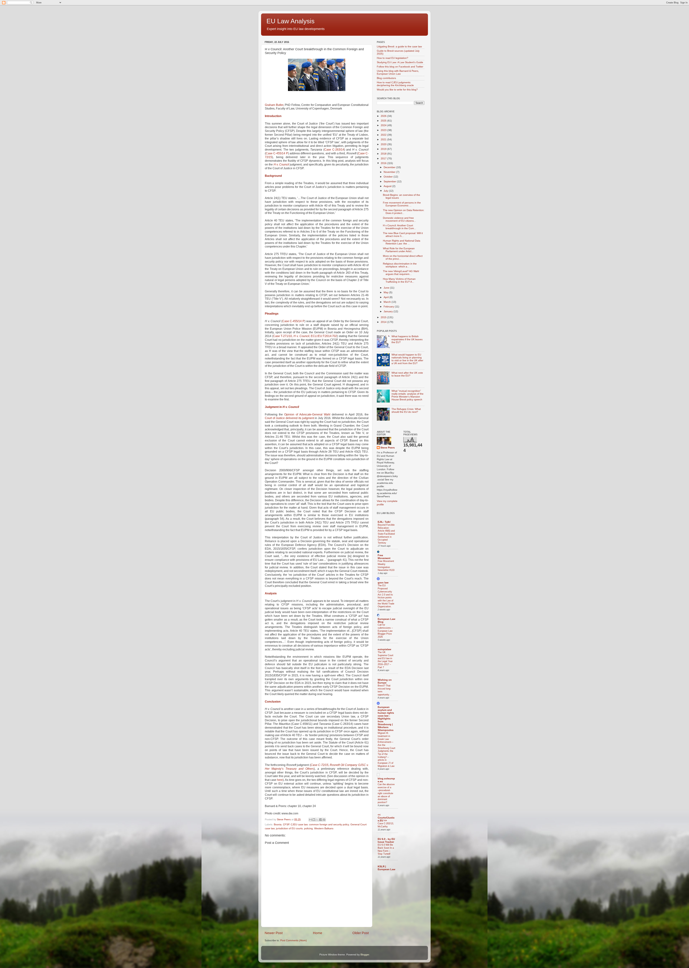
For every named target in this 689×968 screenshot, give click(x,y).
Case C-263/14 (334, 149)
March (388, 302)
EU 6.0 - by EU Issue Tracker (386, 840)
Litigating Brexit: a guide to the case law (399, 46)
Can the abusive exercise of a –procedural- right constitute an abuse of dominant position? (386, 793)
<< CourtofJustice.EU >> (386, 817)
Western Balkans (323, 828)
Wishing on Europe (385, 681)
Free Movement (384, 557)
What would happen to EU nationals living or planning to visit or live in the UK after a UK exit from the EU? (407, 359)
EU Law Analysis (290, 21)
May (386, 292)
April (386, 297)
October (388, 176)
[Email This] (310, 819)
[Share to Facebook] (320, 819)
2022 (384, 135)
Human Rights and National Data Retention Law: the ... (401, 242)
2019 (384, 149)
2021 (384, 139)
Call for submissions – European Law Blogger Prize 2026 (385, 630)
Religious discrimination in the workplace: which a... (400, 265)
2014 (384, 322)
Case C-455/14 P (277, 153)
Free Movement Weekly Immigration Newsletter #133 (386, 565)
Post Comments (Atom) (293, 940)
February (389, 306)
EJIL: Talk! (384, 522)
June (387, 287)
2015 (384, 317)
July (386, 191)
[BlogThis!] (314, 819)
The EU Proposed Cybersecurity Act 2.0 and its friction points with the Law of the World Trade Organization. (386, 596)
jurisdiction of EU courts (289, 828)
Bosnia (278, 824)
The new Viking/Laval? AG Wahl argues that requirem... (401, 272)
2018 (384, 153)
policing (308, 828)
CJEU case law (299, 824)
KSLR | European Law (386, 868)
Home (317, 933)
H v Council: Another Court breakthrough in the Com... (399, 227)
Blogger (364, 954)
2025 (384, 120)
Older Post (360, 933)
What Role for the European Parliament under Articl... (399, 250)
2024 (384, 125)
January (388, 311)
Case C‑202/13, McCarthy (386, 825)
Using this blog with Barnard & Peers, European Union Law (398, 72)
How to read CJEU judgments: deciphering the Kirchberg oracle (395, 84)
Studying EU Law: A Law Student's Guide (400, 62)
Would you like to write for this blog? (397, 89)
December (390, 167)
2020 (384, 144)
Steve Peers (387, 447)
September (390, 181)
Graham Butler (274, 104)
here (280, 779)
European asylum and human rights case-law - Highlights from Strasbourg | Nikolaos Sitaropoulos (386, 718)
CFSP (286, 824)
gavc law (383, 582)
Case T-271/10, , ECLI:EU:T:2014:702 (305, 336)
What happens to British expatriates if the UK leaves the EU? (407, 339)
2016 (384, 163)
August (388, 186)
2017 (384, 158)
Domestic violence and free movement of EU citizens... (399, 219)
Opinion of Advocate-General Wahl (307, 414)
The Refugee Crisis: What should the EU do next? (406, 410)
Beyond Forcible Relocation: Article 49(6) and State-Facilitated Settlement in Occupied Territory (386, 533)
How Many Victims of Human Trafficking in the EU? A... (399, 280)
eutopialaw (384, 649)
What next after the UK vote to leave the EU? (407, 374)
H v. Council (281, 164)
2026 (384, 116)
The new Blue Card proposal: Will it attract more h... (403, 234)
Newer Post (274, 933)
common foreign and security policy (329, 824)
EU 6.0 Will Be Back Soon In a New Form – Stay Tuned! (386, 849)
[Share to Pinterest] (324, 819)
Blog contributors (386, 78)
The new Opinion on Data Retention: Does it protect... (403, 211)
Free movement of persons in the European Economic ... (402, 204)
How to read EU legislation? (392, 58)
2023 (384, 130)
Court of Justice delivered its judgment (289, 418)
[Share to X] (317, 819)
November (390, 172)
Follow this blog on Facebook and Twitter (400, 66)
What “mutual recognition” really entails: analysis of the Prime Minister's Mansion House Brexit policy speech (407, 395)
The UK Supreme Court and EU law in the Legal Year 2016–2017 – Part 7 (385, 659)
